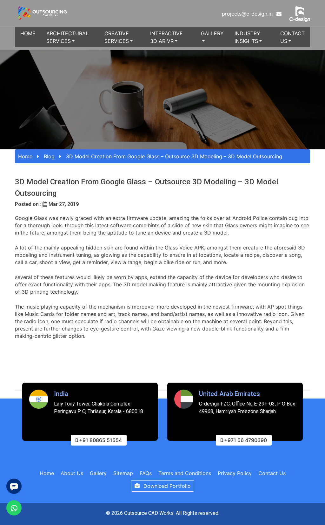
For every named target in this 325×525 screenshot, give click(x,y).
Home (28, 33)
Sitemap (123, 473)
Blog (49, 156)
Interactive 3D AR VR (166, 37)
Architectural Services (67, 37)
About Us (72, 473)
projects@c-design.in (248, 13)
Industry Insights (247, 37)
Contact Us (292, 37)
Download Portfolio (166, 486)
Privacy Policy (235, 473)
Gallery (212, 33)
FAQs (146, 473)
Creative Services (116, 37)
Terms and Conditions (184, 473)
